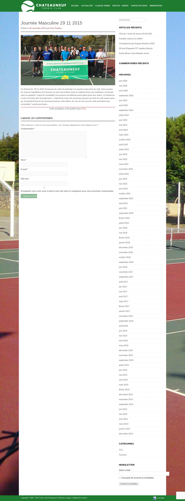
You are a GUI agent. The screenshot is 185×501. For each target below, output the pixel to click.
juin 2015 (123, 370)
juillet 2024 (124, 115)
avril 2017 (123, 296)
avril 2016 (123, 341)
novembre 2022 (126, 169)
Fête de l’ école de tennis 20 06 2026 (135, 34)
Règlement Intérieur (80, 498)
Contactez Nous (139, 6)
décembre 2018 (126, 247)
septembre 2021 (126, 198)
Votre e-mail (124, 470)
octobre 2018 (125, 257)
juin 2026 (123, 81)
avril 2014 (123, 419)
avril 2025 (123, 105)
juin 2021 (123, 208)
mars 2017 (123, 301)
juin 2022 (123, 179)
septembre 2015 (126, 360)
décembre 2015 (126, 350)
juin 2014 (123, 409)
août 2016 (123, 326)
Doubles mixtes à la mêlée (131, 39)
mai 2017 (123, 292)
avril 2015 (123, 380)
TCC (84, 109)
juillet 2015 (124, 365)
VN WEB (161, 498)
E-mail (24, 169)
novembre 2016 (126, 316)
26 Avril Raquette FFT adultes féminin (136, 48)
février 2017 (124, 306)
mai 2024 (123, 125)
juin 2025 (123, 100)
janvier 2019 (124, 243)
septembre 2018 (126, 262)
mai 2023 (123, 159)
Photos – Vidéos (120, 6)
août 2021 (123, 203)
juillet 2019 (124, 223)
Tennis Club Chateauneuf (48, 498)
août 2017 (123, 282)
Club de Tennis (102, 6)
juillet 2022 (124, 174)
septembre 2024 (126, 110)
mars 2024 (123, 135)
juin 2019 (123, 228)
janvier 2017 (124, 311)
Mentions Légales (65, 498)
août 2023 (123, 145)
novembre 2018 (126, 252)
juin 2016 (123, 331)
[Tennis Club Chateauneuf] (43, 6)
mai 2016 (123, 336)
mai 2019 (123, 233)
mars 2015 (123, 385)
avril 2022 (123, 189)
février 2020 (124, 218)
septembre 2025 (126, 95)
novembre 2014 (126, 399)
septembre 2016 (126, 321)
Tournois (123, 455)
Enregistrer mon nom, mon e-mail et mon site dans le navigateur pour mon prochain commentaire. (67, 191)
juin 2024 (123, 120)
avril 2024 (123, 130)
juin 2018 (123, 267)
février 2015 (124, 390)
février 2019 (124, 238)
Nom (24, 160)
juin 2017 (123, 287)
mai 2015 (123, 375)
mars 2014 (123, 424)
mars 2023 (123, 164)
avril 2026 (123, 91)
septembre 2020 (126, 213)
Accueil (75, 6)
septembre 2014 (126, 404)
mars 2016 (123, 345)
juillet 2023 (124, 149)
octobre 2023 (125, 140)
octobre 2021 (125, 194)
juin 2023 (123, 154)
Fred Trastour (56, 28)
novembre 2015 (126, 355)
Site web (25, 179)
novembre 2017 (126, 272)
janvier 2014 (124, 429)
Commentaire (28, 129)
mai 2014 (123, 414)
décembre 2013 (126, 434)
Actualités (87, 6)
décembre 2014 (126, 394)
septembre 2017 (126, 277)
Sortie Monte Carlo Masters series (134, 53)
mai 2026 (123, 86)
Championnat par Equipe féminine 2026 (137, 43)
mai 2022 (123, 184)
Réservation (156, 6)
